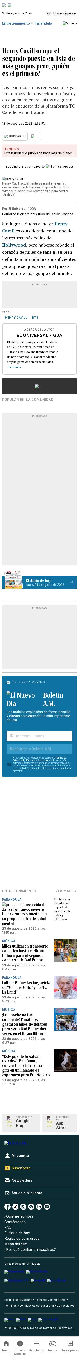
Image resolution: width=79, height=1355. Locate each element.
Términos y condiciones (50, 1299)
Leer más (14, 367)
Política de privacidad (18, 1299)
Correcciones (65, 1305)
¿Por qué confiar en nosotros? (30, 1249)
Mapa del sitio (15, 1244)
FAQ (7, 1227)
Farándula (43, 23)
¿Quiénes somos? (19, 1216)
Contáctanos (14, 1222)
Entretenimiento (16, 23)
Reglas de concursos (21, 1238)
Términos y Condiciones (38, 760)
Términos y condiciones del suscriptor (29, 1305)
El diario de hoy (17, 1233)
